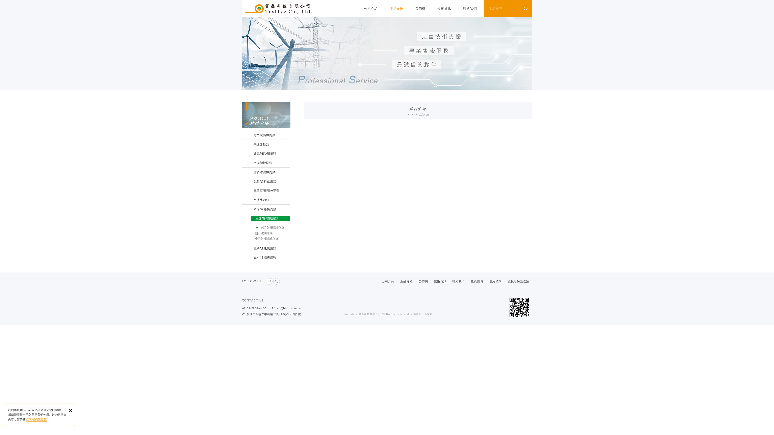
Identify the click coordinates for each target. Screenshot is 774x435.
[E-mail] (269, 281)
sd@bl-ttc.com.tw (289, 308)
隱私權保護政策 (36, 419)
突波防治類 (261, 200)
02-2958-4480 (256, 308)
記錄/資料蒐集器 (265, 181)
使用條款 (495, 281)
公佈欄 (420, 8)
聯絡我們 (470, 8)
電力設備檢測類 (264, 135)
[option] (387, 53)
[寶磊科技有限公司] (278, 9)
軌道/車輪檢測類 (265, 209)
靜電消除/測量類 (265, 153)
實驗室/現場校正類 (266, 190)
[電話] (276, 281)
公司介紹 (371, 8)
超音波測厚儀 (264, 233)
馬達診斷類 (261, 144)
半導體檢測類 (263, 163)
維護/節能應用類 (267, 218)
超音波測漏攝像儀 (273, 227)
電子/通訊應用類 (265, 248)
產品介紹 (396, 8)
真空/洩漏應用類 (265, 257)
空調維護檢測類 (264, 172)
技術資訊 (444, 8)
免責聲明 (477, 281)
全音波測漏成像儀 (267, 238)
